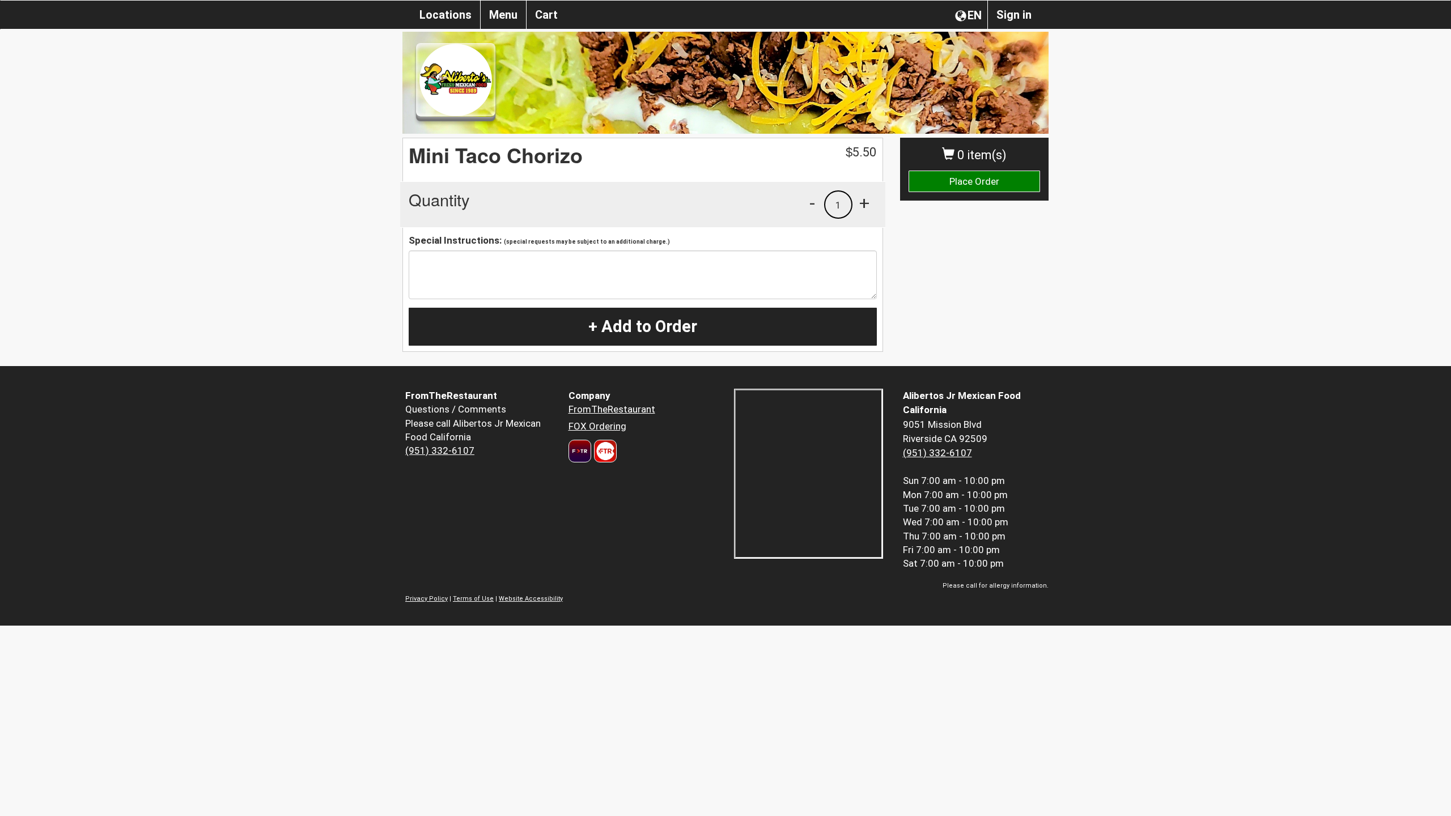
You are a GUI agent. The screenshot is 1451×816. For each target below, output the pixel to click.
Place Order (974, 181)
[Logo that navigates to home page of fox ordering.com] (604, 451)
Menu (503, 15)
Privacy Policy (426, 598)
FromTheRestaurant (611, 409)
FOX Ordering (597, 426)
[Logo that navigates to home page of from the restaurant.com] (579, 451)
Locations (445, 15)
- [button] (812, 203)
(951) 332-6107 (439, 450)
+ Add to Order (642, 326)
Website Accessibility (531, 598)
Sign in (1014, 15)
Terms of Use (473, 598)
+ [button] (864, 203)
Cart (546, 15)
